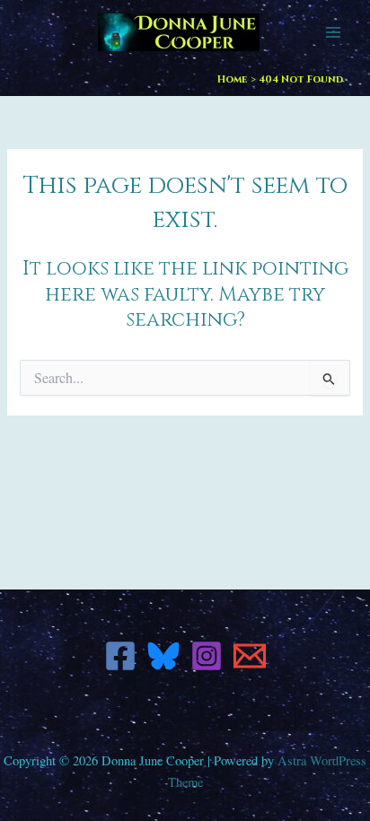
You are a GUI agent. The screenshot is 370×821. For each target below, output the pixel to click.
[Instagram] (206, 656)
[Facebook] (120, 656)
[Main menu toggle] (333, 32)
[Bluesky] (163, 656)
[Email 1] (249, 656)
